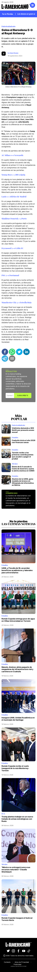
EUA (3, 814)
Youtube (23, 950)
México (15, 464)
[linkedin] (26, 352)
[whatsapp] (12, 352)
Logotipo (16, 6)
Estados (15, 437)
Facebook (18, 950)
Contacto (7, 962)
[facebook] (5, 352)
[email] (12, 358)
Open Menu (32, 5)
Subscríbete (22, 395)
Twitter (8, 950)
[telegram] (5, 358)
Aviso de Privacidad (22, 962)
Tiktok (28, 950)
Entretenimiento (8, 26)
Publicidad (17, 964)
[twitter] (19, 352)
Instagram (13, 950)
